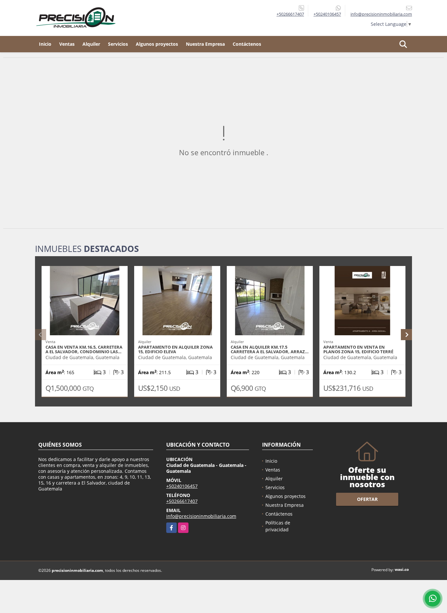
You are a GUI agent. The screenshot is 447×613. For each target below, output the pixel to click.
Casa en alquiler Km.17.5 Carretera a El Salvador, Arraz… (270, 349)
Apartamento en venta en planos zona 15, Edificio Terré (358, 349)
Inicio (45, 44)
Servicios (118, 44)
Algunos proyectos (157, 44)
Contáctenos (247, 44)
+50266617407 (290, 14)
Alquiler (91, 44)
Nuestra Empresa (205, 44)
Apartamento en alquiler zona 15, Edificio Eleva (175, 349)
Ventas (67, 44)
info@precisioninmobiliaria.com (201, 516)
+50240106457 (327, 14)
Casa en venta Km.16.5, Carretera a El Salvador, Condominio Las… (83, 349)
